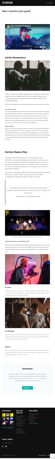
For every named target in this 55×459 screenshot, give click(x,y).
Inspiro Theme (42, 455)
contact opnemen (33, 423)
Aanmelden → (27, 388)
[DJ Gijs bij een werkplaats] (7, 422)
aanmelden (36, 378)
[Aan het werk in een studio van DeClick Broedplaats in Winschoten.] (11, 422)
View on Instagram (7, 427)
